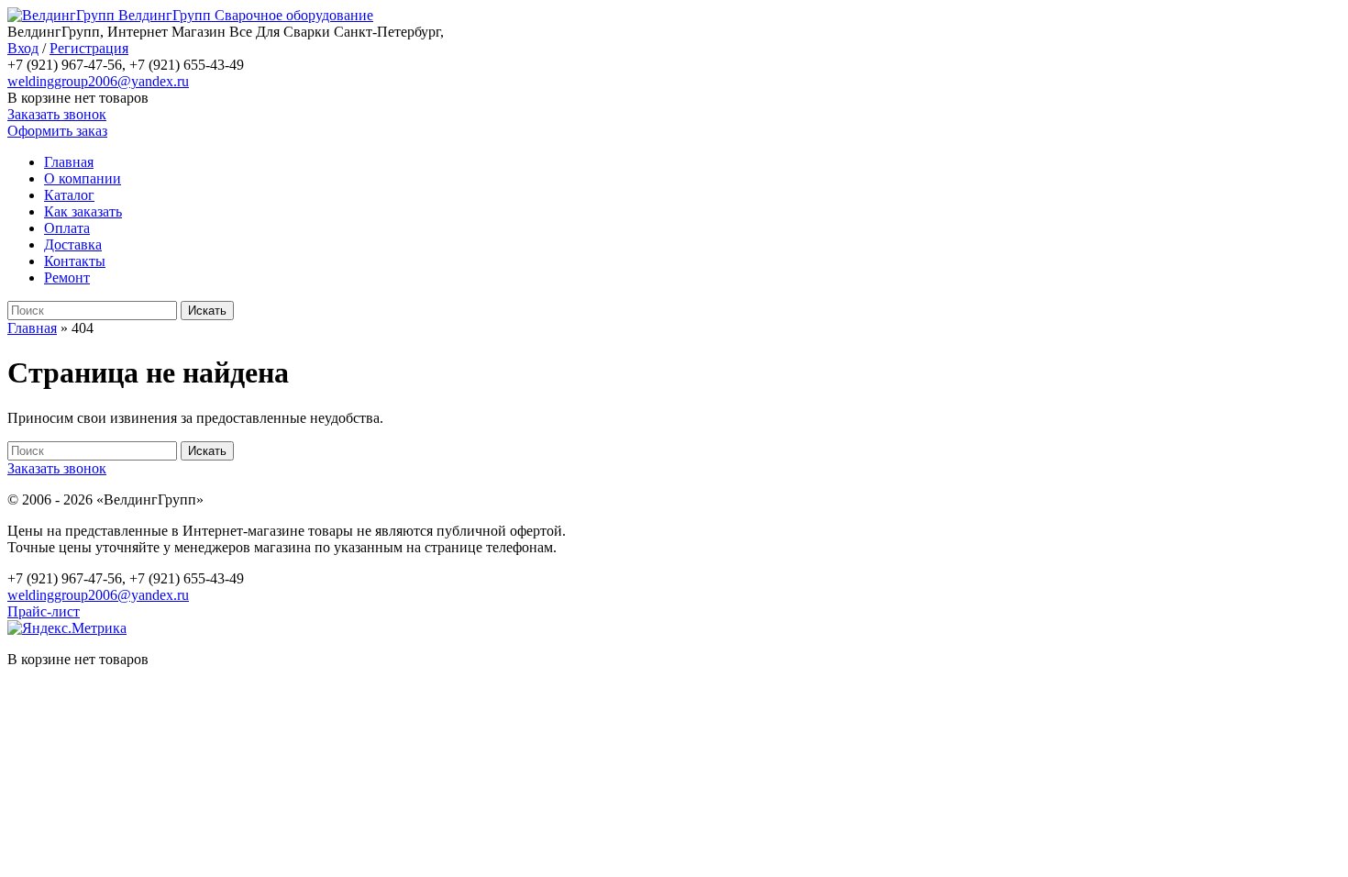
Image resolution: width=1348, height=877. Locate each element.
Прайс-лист (43, 611)
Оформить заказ (57, 131)
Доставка (73, 244)
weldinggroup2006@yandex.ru (98, 81)
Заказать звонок (56, 114)
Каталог (69, 195)
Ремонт (67, 277)
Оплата (67, 228)
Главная (69, 162)
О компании (82, 178)
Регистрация (89, 48)
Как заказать (83, 211)
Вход (23, 48)
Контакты (74, 261)
